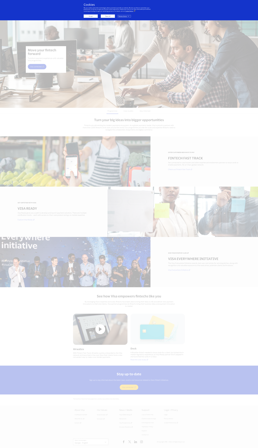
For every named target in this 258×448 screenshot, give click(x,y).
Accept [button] (91, 16)
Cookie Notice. (129, 11)
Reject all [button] (107, 16)
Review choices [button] (123, 16)
